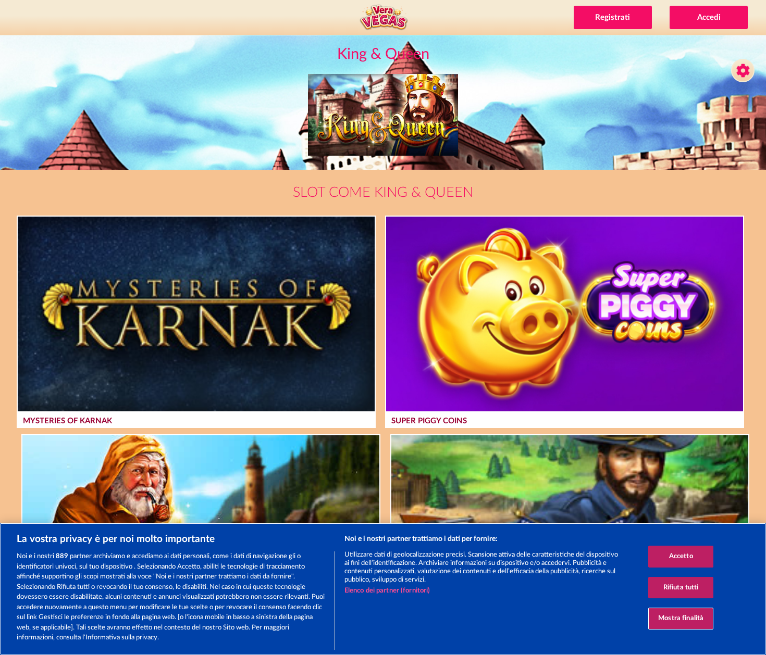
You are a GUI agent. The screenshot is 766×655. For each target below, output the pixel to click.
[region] (383, 589)
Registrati (612, 17)
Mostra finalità (680, 618)
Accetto (681, 556)
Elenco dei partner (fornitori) (387, 590)
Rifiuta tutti (681, 587)
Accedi (709, 17)
